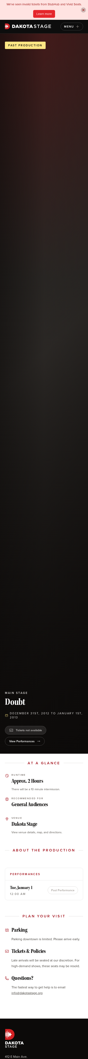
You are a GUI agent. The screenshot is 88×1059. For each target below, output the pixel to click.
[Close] (83, 9)
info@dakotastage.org (27, 993)
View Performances (22, 741)
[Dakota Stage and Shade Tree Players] (29, 26)
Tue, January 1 (21, 888)
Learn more (44, 14)
